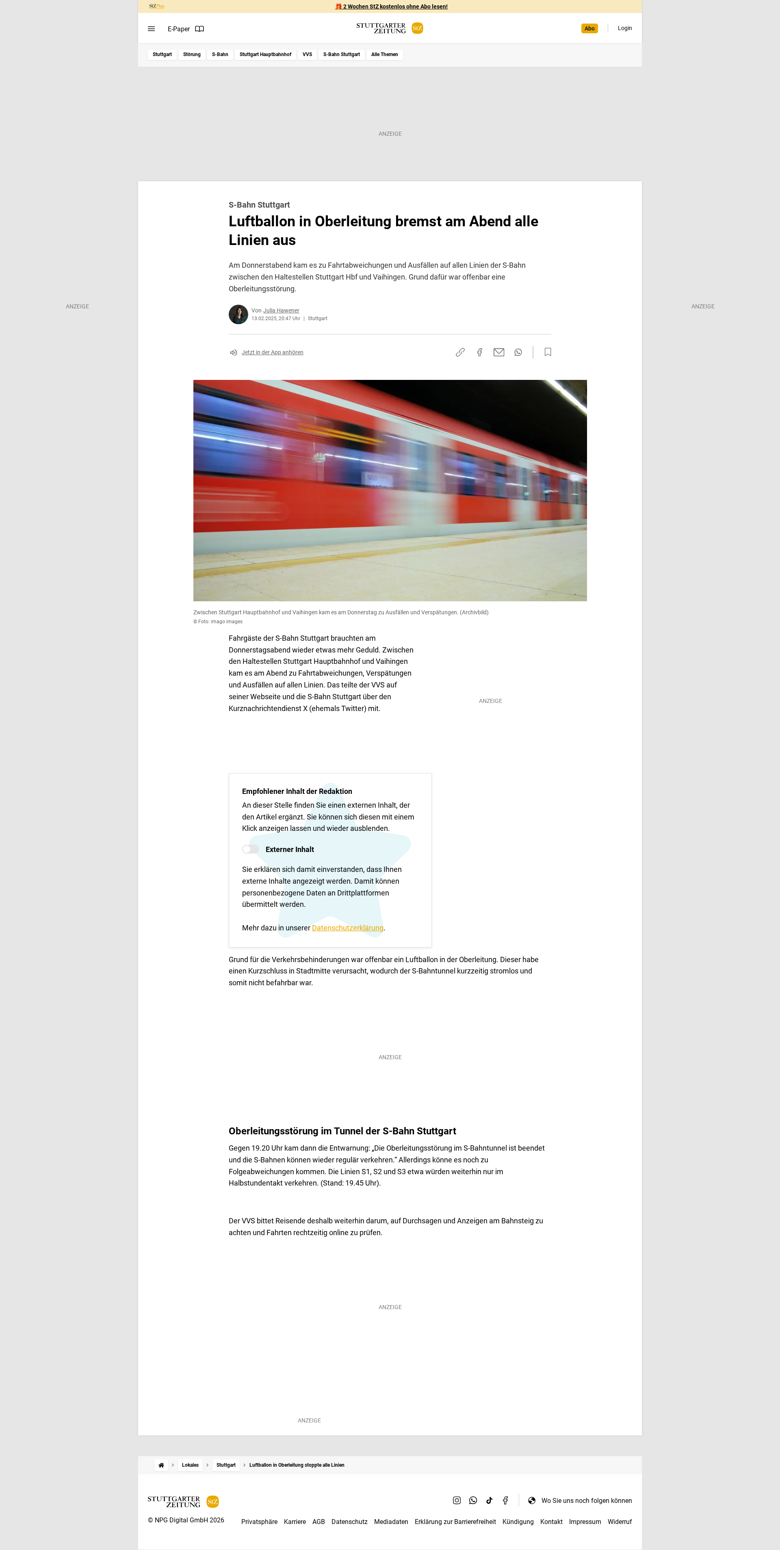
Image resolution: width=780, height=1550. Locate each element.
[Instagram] (457, 1500)
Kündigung (518, 1522)
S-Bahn (220, 54)
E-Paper (179, 29)
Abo (590, 28)
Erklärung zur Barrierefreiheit (455, 1522)
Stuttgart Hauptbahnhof (265, 54)
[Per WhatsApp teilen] (518, 352)
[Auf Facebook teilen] (480, 352)
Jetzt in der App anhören (272, 352)
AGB (318, 1522)
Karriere (295, 1522)
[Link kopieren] (460, 352)
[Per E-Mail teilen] (499, 352)
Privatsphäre (259, 1522)
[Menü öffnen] (151, 29)
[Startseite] (161, 1465)
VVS (307, 54)
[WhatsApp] (473, 1500)
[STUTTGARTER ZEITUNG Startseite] (390, 28)
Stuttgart (162, 54)
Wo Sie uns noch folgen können (587, 1500)
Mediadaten (391, 1522)
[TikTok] (489, 1500)
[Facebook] (505, 1500)
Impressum (585, 1522)
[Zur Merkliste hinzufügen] (545, 352)
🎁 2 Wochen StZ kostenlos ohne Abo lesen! (391, 6)
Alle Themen (384, 54)
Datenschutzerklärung (348, 927)
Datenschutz (350, 1522)
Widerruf (620, 1522)
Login (625, 28)
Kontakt (551, 1522)
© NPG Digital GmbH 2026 (186, 1520)
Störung (192, 54)
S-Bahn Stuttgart (341, 54)
